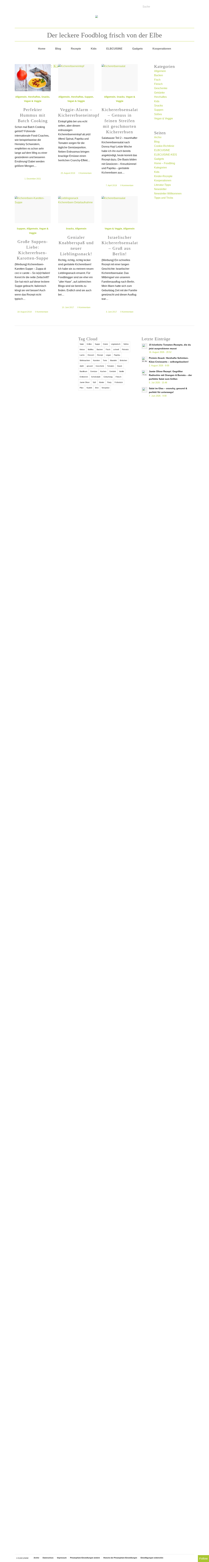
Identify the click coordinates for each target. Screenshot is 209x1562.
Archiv (157, 137)
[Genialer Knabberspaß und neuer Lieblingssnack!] (76, 209)
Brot (96, 388)
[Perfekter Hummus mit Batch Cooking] (33, 77)
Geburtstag (108, 377)
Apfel (82, 366)
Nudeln (89, 388)
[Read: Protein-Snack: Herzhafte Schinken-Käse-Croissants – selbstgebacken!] (144, 359)
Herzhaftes (34, 96)
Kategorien (160, 167)
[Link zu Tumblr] (39, 5)
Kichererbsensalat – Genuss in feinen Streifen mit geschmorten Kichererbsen (120, 120)
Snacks (45, 96)
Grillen (89, 344)
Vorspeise (105, 388)
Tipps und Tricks (163, 197)
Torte (105, 360)
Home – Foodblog (164, 163)
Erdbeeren (84, 377)
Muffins (91, 349)
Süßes (158, 114)
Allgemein (21, 96)
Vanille (121, 371)
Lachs (82, 355)
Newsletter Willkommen (168, 193)
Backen (158, 75)
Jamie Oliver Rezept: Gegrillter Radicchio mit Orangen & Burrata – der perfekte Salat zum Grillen (170, 375)
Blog (157, 141)
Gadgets (159, 158)
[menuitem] (41, 49)
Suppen (89, 96)
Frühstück (119, 382)
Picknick (125, 349)
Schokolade (95, 377)
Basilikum (83, 371)
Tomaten (110, 366)
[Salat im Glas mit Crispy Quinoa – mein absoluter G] (41, 1476)
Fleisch (158, 84)
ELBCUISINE (162, 150)
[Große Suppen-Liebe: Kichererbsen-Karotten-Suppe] (33, 209)
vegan (108, 355)
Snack (119, 366)
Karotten (96, 360)
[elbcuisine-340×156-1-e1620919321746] (104, 20)
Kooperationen (162, 180)
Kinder (101, 382)
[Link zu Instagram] (31, 5)
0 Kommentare (85, 173)
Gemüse (93, 371)
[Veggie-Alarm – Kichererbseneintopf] (76, 77)
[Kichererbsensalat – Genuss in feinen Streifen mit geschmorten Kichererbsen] (120, 77)
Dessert (91, 355)
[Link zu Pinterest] (35, 5)
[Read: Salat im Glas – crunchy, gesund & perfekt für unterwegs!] (144, 390)
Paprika (117, 355)
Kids (156, 101)
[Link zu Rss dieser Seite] (27, 5)
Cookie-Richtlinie (164, 146)
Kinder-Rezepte (163, 176)
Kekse (82, 349)
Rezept (100, 355)
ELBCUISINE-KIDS (165, 154)
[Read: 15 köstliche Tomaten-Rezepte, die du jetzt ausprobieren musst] (144, 346)
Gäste (105, 344)
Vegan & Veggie (32, 101)
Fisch (157, 79)
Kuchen (103, 371)
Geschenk (100, 366)
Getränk (112, 371)
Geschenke (160, 88)
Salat (82, 344)
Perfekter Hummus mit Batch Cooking (33, 115)
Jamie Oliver (85, 382)
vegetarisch (115, 344)
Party (109, 382)
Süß (94, 382)
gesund (90, 366)
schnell (116, 349)
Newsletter (160, 189)
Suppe (97, 344)
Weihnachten (85, 360)
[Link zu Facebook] (19, 5)
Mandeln (113, 360)
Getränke (159, 92)
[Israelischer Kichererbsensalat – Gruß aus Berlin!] (120, 209)
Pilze (81, 388)
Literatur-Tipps (162, 184)
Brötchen (123, 360)
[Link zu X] (23, 5)
